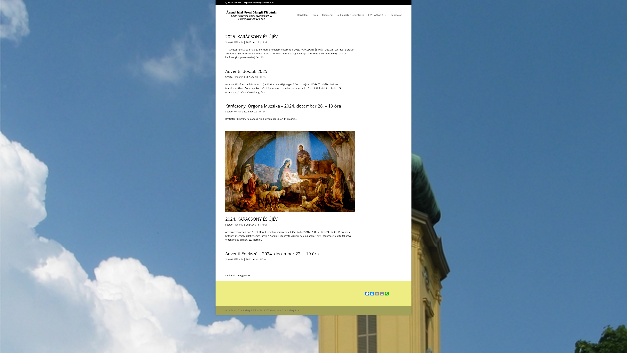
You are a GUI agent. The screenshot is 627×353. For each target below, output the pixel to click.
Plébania (238, 42)
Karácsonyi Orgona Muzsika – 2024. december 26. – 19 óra (283, 106)
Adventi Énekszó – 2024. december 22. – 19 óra (272, 254)
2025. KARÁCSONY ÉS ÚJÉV (251, 37)
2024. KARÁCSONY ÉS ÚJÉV (251, 219)
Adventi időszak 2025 (246, 71)
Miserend (327, 15)
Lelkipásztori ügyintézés (350, 15)
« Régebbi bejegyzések (237, 275)
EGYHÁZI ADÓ (375, 15)
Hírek (315, 15)
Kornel (237, 111)
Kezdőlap (302, 15)
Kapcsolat (396, 15)
